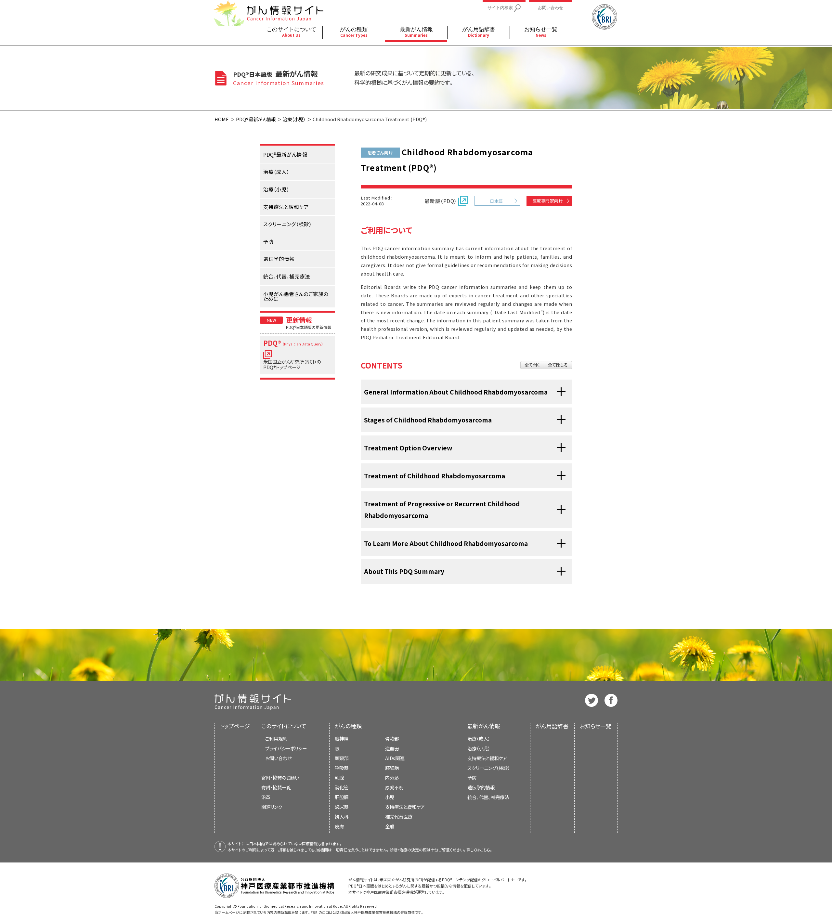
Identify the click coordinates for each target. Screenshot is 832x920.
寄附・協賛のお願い (280, 777)
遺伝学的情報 (481, 787)
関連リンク (271, 806)
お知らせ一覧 (595, 726)
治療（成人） (478, 738)
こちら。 (486, 849)
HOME (221, 119)
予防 (471, 777)
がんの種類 (348, 726)
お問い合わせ (278, 758)
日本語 (496, 201)
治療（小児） (294, 119)
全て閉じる (558, 365)
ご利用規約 (276, 738)
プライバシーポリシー (286, 748)
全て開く (532, 365)
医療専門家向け (547, 201)
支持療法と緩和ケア (487, 758)
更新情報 (299, 320)
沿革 (265, 797)
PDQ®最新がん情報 (256, 119)
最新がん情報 (483, 726)
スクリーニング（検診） (488, 767)
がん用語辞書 (552, 726)
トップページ (235, 726)
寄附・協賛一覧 (276, 787)
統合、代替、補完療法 (488, 797)
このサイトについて (283, 726)
